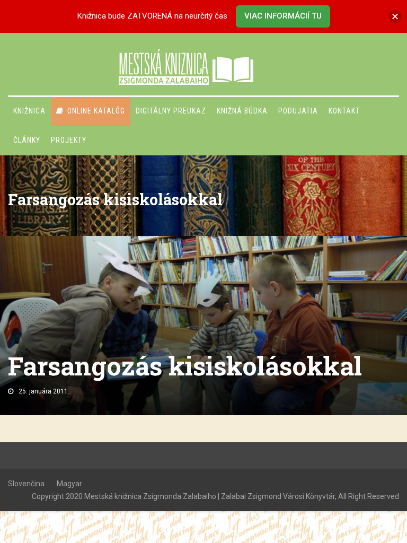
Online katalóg (96, 111)
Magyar (69, 483)
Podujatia (298, 111)
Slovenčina (26, 483)
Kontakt (344, 111)
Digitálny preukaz (171, 111)
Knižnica (29, 111)
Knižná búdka (242, 111)
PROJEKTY (68, 140)
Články (26, 140)
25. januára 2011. (44, 391)
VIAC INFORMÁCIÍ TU (283, 16)
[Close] (395, 16)
